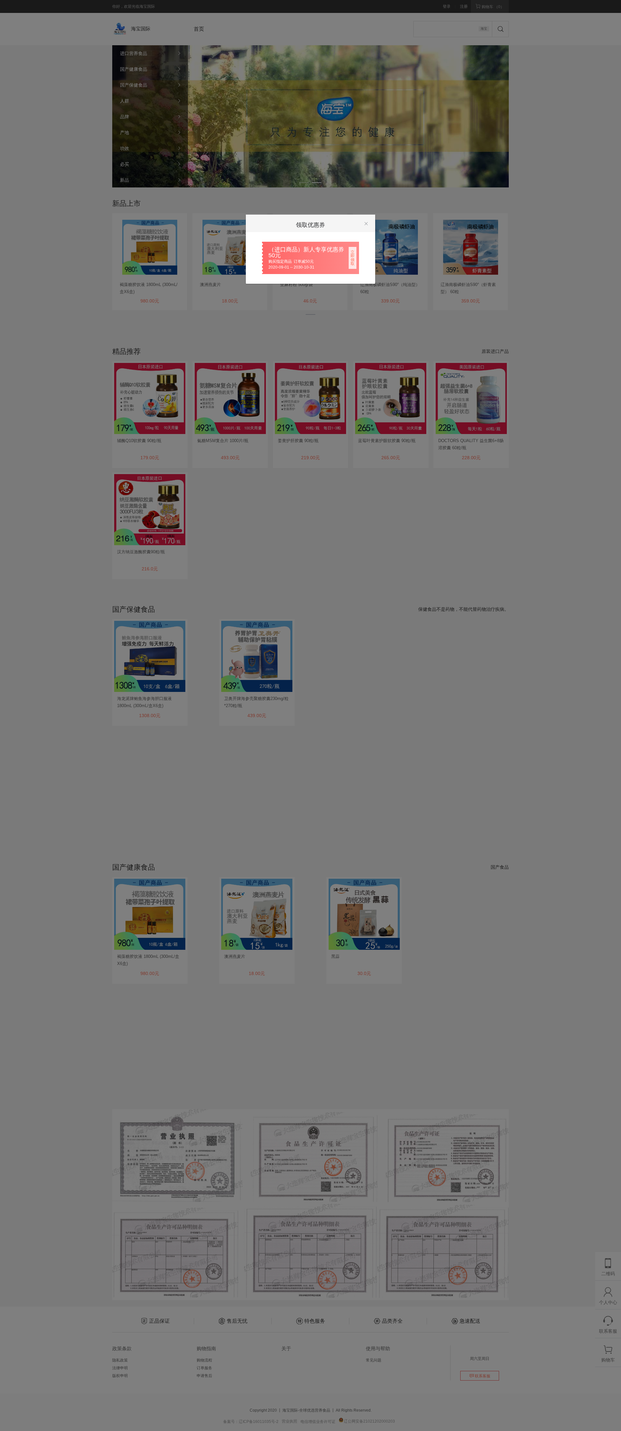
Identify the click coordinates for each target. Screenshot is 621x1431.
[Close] (366, 224)
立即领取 (352, 258)
